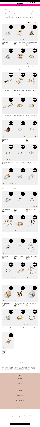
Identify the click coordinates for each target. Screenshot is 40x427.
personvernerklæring (7, 416)
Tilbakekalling (20, 385)
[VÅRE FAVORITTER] (35, 23)
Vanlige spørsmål (20, 407)
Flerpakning (18, 17)
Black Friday (20, 390)
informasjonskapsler (22, 416)
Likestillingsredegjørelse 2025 (20, 400)
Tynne (12, 17)
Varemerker (20, 393)
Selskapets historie (20, 395)
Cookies (20, 380)
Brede (7, 17)
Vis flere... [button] (20, 358)
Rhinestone (25, 17)
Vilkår (20, 376)
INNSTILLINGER (20, 420)
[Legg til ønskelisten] (3, 40)
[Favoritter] (35, 2)
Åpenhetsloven (20, 398)
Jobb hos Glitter (20, 383)
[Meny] (3, 3)
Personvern (20, 378)
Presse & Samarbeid (20, 403)
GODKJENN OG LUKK (20, 424)
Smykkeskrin (20, 19)
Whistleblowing (20, 402)
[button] (33, 2)
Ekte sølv (32, 17)
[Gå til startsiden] (20, 3)
